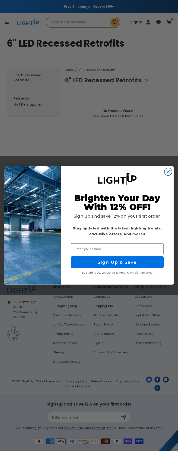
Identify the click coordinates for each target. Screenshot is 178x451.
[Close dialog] (168, 172)
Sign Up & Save (117, 262)
